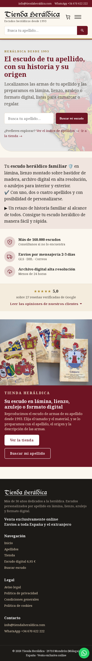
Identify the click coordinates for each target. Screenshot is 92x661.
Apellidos (11, 549)
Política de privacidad (21, 593)
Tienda (9, 555)
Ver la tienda (22, 440)
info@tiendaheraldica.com (35, 3)
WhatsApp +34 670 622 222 (71, 3)
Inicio (8, 543)
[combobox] (40, 30)
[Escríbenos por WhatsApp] (84, 653)
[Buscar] (82, 30)
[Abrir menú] (78, 17)
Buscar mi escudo (72, 118)
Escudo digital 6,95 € (20, 561)
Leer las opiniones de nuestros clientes (44, 304)
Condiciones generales (21, 599)
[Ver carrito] (68, 17)
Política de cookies (18, 605)
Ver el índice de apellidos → (57, 130)
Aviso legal (12, 587)
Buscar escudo (15, 567)
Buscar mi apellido (27, 453)
